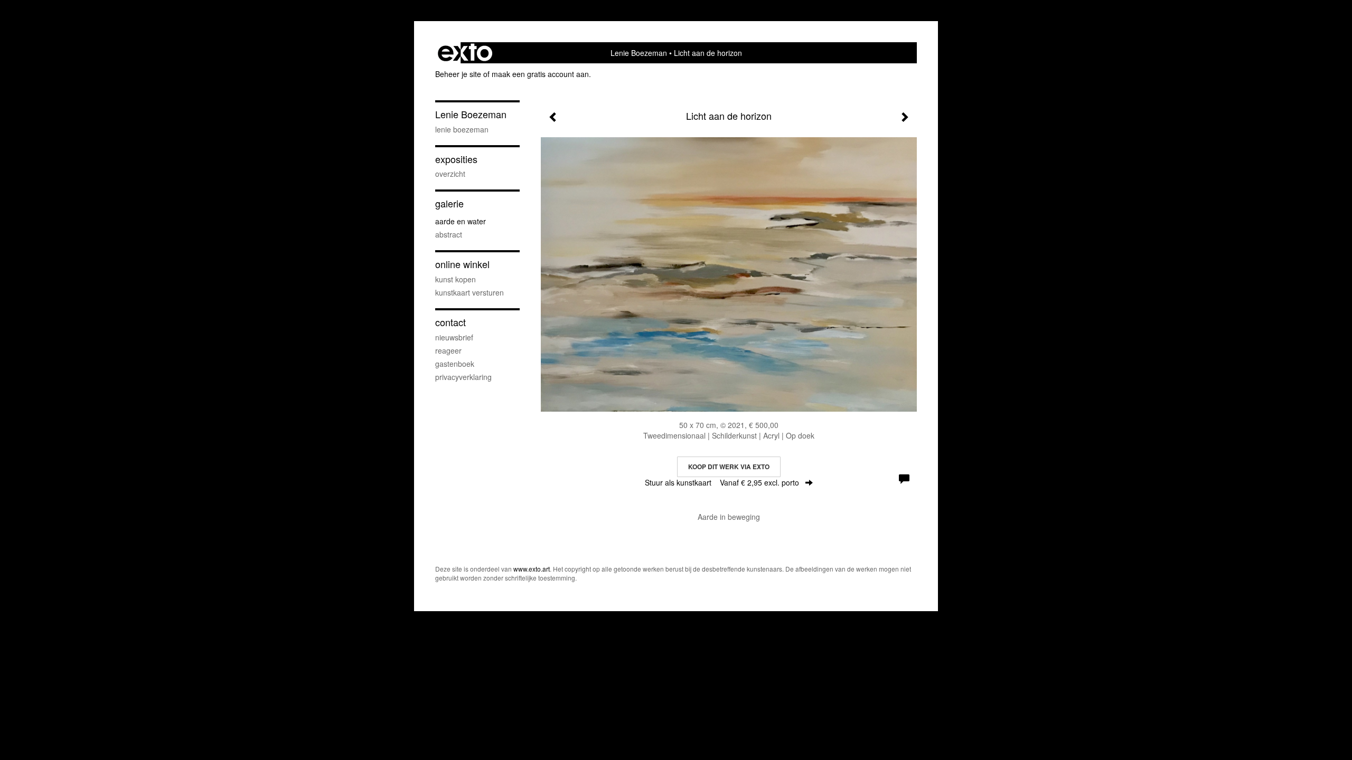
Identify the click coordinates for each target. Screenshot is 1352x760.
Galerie (449, 203)
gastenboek (454, 363)
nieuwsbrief (454, 337)
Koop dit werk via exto (728, 466)
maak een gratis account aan (540, 74)
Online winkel (462, 264)
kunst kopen (455, 279)
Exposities (456, 159)
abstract (448, 234)
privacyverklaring (463, 377)
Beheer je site (458, 74)
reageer (448, 350)
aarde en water (460, 221)
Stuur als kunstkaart (722, 482)
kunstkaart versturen (469, 292)
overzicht (450, 173)
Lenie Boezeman (639, 53)
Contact (450, 322)
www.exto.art (531, 568)
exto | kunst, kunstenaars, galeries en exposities (465, 52)
